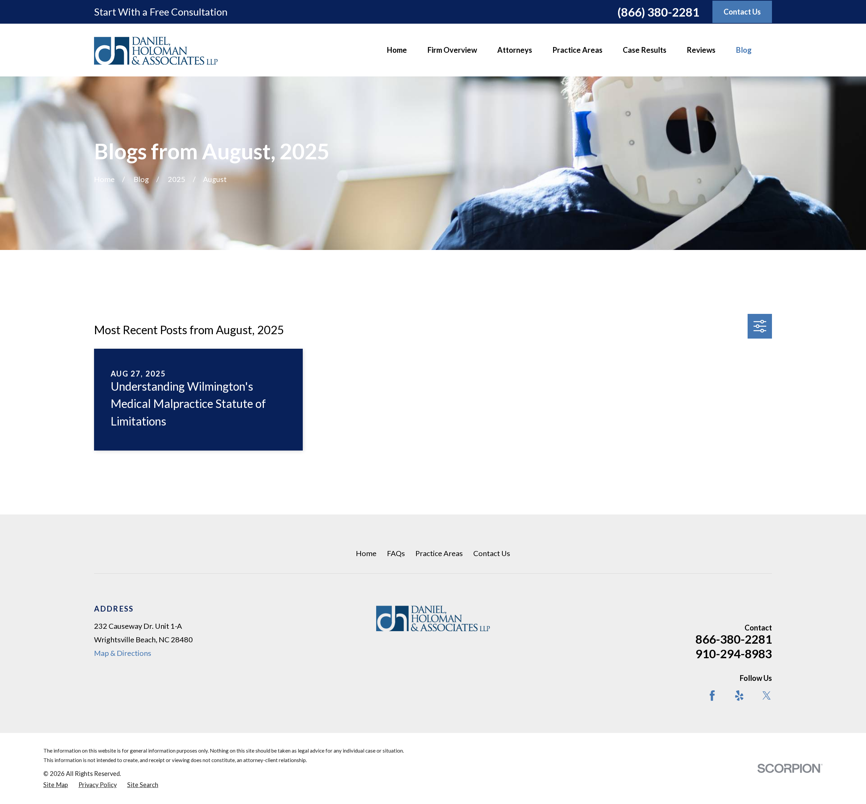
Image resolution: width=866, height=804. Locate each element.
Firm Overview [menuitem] (452, 49)
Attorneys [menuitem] (514, 49)
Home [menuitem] (397, 49)
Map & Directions (122, 653)
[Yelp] (739, 695)
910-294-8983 (734, 653)
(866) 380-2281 (658, 12)
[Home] (156, 50)
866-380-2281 (734, 639)
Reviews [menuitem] (701, 49)
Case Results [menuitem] (644, 49)
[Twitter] (766, 695)
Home (366, 553)
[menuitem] (55, 784)
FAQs (396, 553)
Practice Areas (439, 553)
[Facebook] (712, 695)
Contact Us (491, 553)
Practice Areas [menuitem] (577, 49)
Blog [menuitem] (744, 49)
